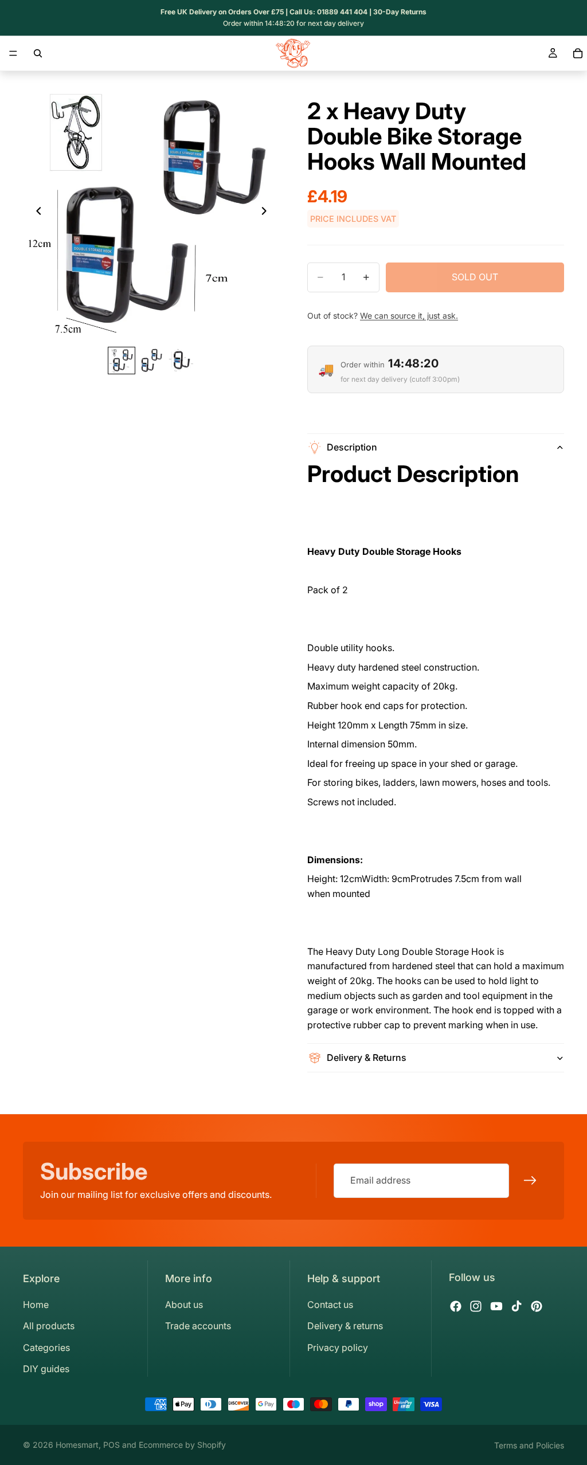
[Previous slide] (35, 213)
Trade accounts (198, 1325)
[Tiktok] (516, 1306)
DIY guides (46, 1368)
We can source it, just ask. (409, 315)
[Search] (37, 53)
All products (49, 1325)
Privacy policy (337, 1347)
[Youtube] (496, 1306)
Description (352, 447)
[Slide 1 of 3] (121, 360)
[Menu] (13, 53)
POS (111, 1445)
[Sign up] (530, 1180)
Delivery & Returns (366, 1057)
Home (36, 1304)
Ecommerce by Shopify (182, 1445)
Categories (46, 1347)
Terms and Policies (529, 1445)
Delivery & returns (345, 1325)
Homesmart (77, 1445)
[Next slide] (267, 213)
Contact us (330, 1304)
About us (184, 1304)
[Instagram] (476, 1306)
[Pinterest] (536, 1306)
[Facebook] (456, 1306)
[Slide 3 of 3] (181, 360)
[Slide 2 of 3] (151, 360)
